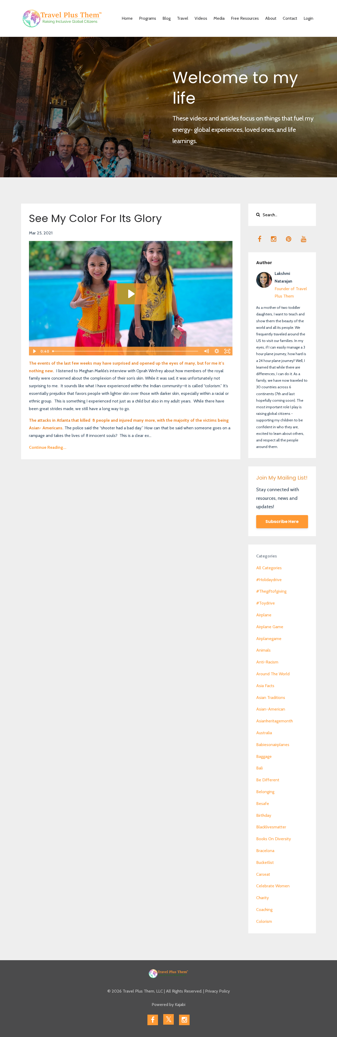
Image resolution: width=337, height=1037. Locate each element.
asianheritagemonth (274, 720)
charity (262, 897)
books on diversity (273, 838)
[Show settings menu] (217, 351)
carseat (263, 874)
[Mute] (206, 351)
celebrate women (273, 885)
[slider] (126, 351)
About (270, 18)
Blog (166, 18)
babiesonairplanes (272, 744)
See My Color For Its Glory (95, 218)
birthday (263, 815)
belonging (265, 791)
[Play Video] (34, 351)
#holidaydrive (269, 579)
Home (127, 18)
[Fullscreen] (227, 351)
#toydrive (265, 603)
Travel (182, 18)
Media (219, 18)
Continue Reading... (47, 447)
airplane (263, 614)
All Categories (269, 567)
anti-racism (267, 662)
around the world (273, 673)
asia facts (265, 685)
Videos (201, 18)
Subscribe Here (282, 521)
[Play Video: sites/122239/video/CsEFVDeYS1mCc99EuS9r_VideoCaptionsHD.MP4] (130, 293)
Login (308, 18)
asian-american (270, 709)
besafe (262, 803)
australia (264, 732)
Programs (147, 18)
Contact (290, 18)
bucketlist (265, 862)
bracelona (265, 850)
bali (259, 768)
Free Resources (245, 18)
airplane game (269, 626)
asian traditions (270, 697)
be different (267, 779)
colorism (264, 921)
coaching (264, 909)
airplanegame (268, 638)
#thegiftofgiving (271, 591)
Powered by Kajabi (168, 1004)
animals (263, 650)
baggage (264, 756)
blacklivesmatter (271, 826)
